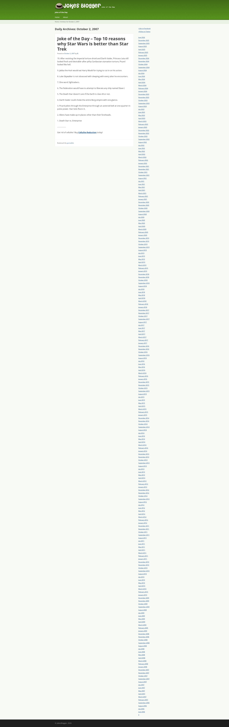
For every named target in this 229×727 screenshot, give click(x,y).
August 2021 (142, 178)
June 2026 (141, 37)
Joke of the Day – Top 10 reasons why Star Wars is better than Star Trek (92, 44)
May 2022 (141, 151)
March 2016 (142, 373)
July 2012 (141, 505)
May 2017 (141, 331)
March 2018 (142, 301)
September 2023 (143, 103)
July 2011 (141, 541)
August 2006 (142, 706)
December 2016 (143, 346)
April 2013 (141, 478)
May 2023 (141, 115)
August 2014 (142, 430)
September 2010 (143, 571)
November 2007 (143, 673)
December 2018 (143, 274)
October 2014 (142, 424)
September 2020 (143, 211)
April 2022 (141, 154)
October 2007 (142, 676)
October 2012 (142, 496)
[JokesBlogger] (114, 6)
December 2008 (143, 634)
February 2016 (143, 376)
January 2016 (142, 379)
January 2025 (142, 55)
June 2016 (141, 364)
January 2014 (142, 451)
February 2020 (143, 232)
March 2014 (142, 445)
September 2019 (143, 247)
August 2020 (142, 214)
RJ (77, 53)
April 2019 (141, 262)
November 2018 (143, 277)
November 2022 (143, 133)
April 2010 (141, 586)
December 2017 (143, 310)
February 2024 (143, 88)
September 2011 (143, 535)
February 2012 (143, 520)
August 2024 (142, 70)
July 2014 (141, 433)
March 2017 (142, 337)
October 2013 (142, 460)
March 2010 (142, 589)
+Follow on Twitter (144, 32)
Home (57, 17)
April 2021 (141, 190)
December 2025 (143, 40)
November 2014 (143, 421)
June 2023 (141, 112)
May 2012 (141, 511)
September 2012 (143, 499)
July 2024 (141, 73)
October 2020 (142, 208)
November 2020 (143, 205)
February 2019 (143, 268)
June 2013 (141, 472)
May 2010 (141, 583)
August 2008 (142, 646)
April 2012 (141, 514)
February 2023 (143, 124)
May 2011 (141, 547)
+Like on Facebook (144, 28)
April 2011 (141, 550)
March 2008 (142, 661)
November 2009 (143, 601)
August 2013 (142, 466)
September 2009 (143, 607)
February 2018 (143, 304)
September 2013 (143, 463)
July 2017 (141, 325)
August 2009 (142, 610)
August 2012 (142, 502)
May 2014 (141, 439)
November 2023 (143, 97)
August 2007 (142, 682)
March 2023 (142, 121)
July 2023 (141, 109)
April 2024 (141, 82)
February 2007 (143, 700)
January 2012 (142, 523)
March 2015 (142, 409)
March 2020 (142, 229)
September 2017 (143, 319)
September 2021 (143, 175)
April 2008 (141, 658)
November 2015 (143, 385)
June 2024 (141, 76)
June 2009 (141, 616)
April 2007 (141, 694)
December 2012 (143, 490)
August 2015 (142, 394)
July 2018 (141, 289)
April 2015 (141, 406)
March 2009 (142, 625)
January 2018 (142, 307)
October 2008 (142, 640)
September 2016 (143, 355)
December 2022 (143, 130)
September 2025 (143, 43)
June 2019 (141, 256)
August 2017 (142, 322)
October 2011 (142, 532)
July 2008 (141, 649)
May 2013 (141, 475)
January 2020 (142, 235)
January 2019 (142, 271)
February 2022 (143, 160)
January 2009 (142, 631)
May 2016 (141, 367)
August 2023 (142, 106)
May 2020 (141, 223)
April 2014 (141, 442)
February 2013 (143, 484)
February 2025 (143, 52)
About (65, 17)
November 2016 (143, 349)
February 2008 (143, 664)
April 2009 (141, 622)
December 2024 (143, 58)
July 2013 (141, 469)
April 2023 (141, 118)
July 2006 (141, 709)
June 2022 (141, 148)
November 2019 (143, 241)
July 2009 (141, 613)
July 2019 (141, 253)
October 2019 (142, 244)
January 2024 (142, 91)
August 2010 (142, 574)
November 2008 (143, 637)
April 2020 (141, 226)
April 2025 (141, 49)
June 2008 (141, 652)
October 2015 (142, 388)
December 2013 (143, 454)
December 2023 (143, 94)
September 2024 (143, 67)
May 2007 (141, 691)
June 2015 (141, 400)
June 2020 (141, 220)
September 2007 (143, 679)
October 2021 (142, 172)
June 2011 (141, 544)
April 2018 (141, 298)
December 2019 (143, 238)
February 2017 (143, 340)
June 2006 (141, 712)
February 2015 (143, 412)
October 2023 (142, 100)
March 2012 (142, 517)
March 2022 (142, 157)
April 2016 (141, 370)
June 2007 (141, 688)
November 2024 (143, 61)
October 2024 (142, 64)
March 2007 (142, 697)
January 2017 (142, 343)
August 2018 (142, 286)
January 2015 (142, 415)
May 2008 (141, 655)
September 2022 (143, 139)
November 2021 (143, 169)
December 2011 (143, 526)
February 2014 (143, 448)
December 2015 (143, 382)
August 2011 (142, 538)
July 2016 (141, 361)
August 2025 (142, 46)
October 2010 (142, 568)
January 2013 (142, 487)
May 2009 (141, 619)
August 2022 (142, 142)
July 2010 (141, 577)
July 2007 (141, 685)
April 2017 (141, 334)
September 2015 (143, 391)
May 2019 (141, 259)
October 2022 (142, 136)
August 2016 (142, 358)
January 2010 (142, 595)
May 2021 (141, 187)
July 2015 (141, 397)
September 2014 (143, 427)
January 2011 (142, 559)
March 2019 (142, 265)
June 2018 (141, 292)
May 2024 (141, 79)
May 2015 (141, 403)
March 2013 (142, 481)
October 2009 (142, 604)
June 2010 (141, 580)
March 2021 (142, 193)
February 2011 (143, 556)
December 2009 (143, 598)
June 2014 (141, 436)
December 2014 (143, 418)
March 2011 (142, 553)
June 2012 (141, 508)
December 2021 (143, 166)
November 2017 (143, 313)
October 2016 (142, 352)
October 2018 (142, 280)
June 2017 (141, 328)
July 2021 (141, 181)
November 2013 (143, 457)
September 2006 (143, 703)
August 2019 (142, 250)
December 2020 (143, 202)
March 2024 (142, 85)
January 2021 (142, 199)
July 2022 (141, 145)
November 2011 (143, 529)
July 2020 (141, 217)
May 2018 (141, 295)
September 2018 (143, 283)
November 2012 (143, 493)
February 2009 (143, 628)
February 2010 (143, 592)
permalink (70, 143)
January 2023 (142, 127)
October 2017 (142, 316)
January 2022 (142, 163)
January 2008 (142, 667)
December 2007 (143, 670)
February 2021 (143, 196)
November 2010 (143, 565)
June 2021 (141, 184)
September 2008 (143, 643)
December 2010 (143, 562)
